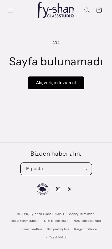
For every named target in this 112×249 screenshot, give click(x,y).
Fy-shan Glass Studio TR (48, 214)
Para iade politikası (87, 220)
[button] (11, 10)
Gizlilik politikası (55, 220)
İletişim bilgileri (58, 229)
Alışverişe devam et (56, 83)
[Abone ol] (86, 168)
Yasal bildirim (58, 237)
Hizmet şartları (31, 229)
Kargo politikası (85, 229)
